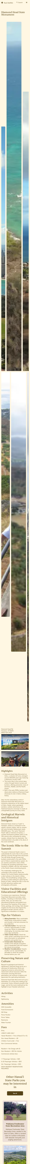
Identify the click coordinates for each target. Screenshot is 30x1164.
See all (15, 1093)
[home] (7, 2)
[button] (26, 2)
